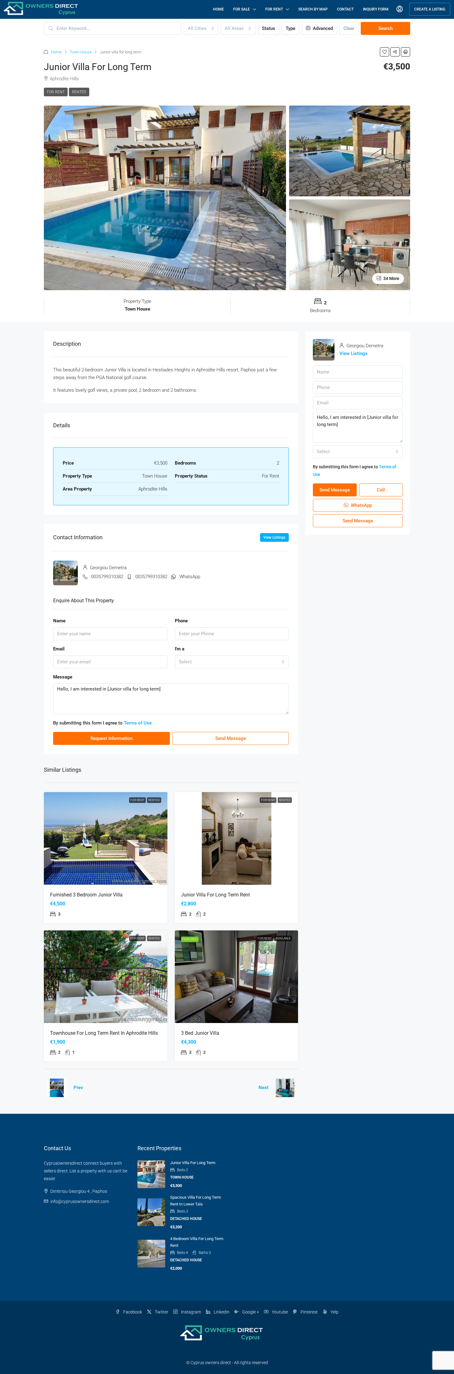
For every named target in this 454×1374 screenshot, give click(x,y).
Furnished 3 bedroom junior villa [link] (86, 895)
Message (62, 677)
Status (268, 28)
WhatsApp (189, 576)
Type (290, 28)
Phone (181, 621)
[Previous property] (57, 1088)
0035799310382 (107, 576)
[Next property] (285, 1088)
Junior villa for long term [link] (192, 1162)
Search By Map (313, 9)
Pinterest (309, 1311)
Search (385, 28)
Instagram (190, 1311)
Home (218, 9)
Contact (345, 9)
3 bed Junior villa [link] (200, 1033)
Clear (348, 28)
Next (263, 1087)
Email (59, 649)
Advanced (322, 28)
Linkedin (221, 1311)
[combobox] (201, 28)
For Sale (241, 9)
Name (59, 621)
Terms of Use (138, 723)
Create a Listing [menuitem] (429, 9)
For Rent (274, 9)
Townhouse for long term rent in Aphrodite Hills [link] (104, 1033)
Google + (250, 1311)
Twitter (161, 1311)
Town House (81, 52)
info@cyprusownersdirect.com (79, 1201)
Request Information (111, 738)
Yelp (334, 1311)
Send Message (230, 738)
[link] (105, 838)
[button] (384, 51)
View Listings (274, 537)
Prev (78, 1087)
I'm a (179, 649)
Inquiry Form (376, 9)
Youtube (279, 1311)
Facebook (132, 1311)
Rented (79, 92)
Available (283, 938)
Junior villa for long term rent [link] (215, 895)
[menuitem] (399, 9)
